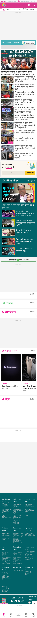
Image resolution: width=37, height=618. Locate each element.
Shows (26, 570)
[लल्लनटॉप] (4, 5)
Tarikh (3, 515)
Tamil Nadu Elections (5, 555)
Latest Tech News (18, 535)
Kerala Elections (6, 561)
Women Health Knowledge (6, 577)
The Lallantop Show (5, 502)
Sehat (3, 516)
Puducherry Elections (5, 559)
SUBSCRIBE (30, 173)
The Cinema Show (6, 518)
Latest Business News (6, 536)
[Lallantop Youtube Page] (23, 601)
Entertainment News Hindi (28, 505)
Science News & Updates (17, 537)
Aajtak (9, 1)
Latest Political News (17, 515)
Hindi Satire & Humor (17, 505)
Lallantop (3, 1)
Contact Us (5, 590)
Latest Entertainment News (28, 514)
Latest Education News (17, 555)
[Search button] (29, 5)
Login (26, 575)
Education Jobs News (17, 557)
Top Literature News (17, 518)
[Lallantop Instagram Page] (19, 601)
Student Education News (17, 562)
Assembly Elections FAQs (6, 562)
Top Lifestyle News (5, 574)
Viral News (16, 524)
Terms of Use (5, 589)
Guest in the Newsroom (5, 506)
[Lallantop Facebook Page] (12, 601)
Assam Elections (6, 557)
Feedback (4, 591)
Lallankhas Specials (16, 507)
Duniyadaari (5, 504)
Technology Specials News (17, 539)
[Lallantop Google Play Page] (29, 602)
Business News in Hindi (6, 533)
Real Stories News (18, 514)
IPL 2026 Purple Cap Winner (29, 559)
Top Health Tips (6, 573)
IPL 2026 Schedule (30, 551)
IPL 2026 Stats (28, 555)
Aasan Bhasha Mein (5, 512)
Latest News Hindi (29, 534)
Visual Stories (28, 572)
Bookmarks (28, 571)
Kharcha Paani (5, 510)
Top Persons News (16, 520)
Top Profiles (16, 522)
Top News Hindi (29, 533)
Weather (27, 573)
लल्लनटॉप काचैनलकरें (18, 260)
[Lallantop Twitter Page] (16, 601)
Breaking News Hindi (29, 531)
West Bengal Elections (5, 553)
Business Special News (6, 538)
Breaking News (17, 509)
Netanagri (4, 508)
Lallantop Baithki (6, 509)
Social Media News (30, 535)
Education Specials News (17, 560)
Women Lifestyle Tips (6, 579)
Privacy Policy (5, 588)
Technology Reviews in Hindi (17, 542)
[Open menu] (1, 9)
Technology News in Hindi (18, 533)
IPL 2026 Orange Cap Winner (29, 556)
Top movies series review (29, 511)
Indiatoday (14, 1)
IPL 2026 (27, 550)
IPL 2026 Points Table (29, 553)
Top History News (18, 513)
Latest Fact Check (18, 570)
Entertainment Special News (28, 508)
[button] (34, 5)
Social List (4, 514)
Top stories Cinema (30, 507)
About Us (4, 586)
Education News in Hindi (17, 553)
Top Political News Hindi (18, 511)
